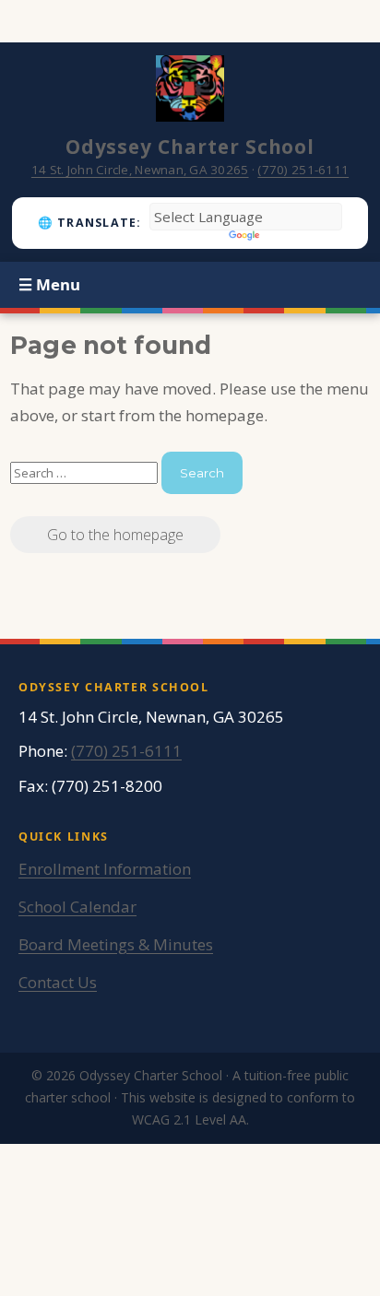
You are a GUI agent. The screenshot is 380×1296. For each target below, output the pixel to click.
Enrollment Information (104, 868)
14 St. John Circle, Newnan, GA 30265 (140, 169)
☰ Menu (49, 284)
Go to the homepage (115, 534)
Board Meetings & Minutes (115, 944)
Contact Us (57, 982)
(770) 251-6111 (303, 169)
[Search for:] (85, 471)
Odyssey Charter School (190, 146)
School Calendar (77, 906)
